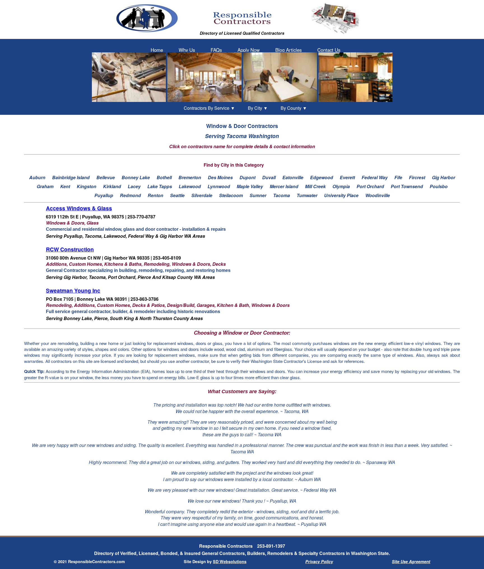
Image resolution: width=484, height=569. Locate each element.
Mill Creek (315, 186)
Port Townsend (407, 186)
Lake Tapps (159, 186)
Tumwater (307, 195)
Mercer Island (284, 186)
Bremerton (189, 177)
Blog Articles (288, 49)
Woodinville (377, 195)
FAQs (216, 49)
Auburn (37, 177)
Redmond (130, 195)
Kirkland (112, 186)
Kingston (86, 186)
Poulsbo (439, 186)
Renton (155, 195)
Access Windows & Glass (79, 208)
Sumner (258, 195)
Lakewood (190, 186)
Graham (45, 186)
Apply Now (249, 49)
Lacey (134, 186)
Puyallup (103, 195)
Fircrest (417, 177)
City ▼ (258, 108)
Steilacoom (231, 195)
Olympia (341, 186)
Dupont (247, 177)
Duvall (269, 177)
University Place (341, 195)
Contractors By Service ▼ (209, 108)
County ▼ (294, 108)
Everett (347, 177)
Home (157, 49)
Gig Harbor (443, 177)
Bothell (164, 177)
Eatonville (292, 177)
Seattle (177, 195)
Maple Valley (250, 186)
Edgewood (321, 177)
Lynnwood (219, 186)
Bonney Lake (136, 177)
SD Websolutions (229, 561)
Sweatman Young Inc (73, 290)
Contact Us (328, 49)
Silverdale (201, 195)
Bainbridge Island (71, 177)
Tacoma (281, 195)
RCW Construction (70, 249)
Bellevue (105, 177)
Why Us (187, 49)
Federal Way (375, 177)
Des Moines (220, 177)
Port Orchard (370, 186)
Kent (65, 186)
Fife (398, 177)
